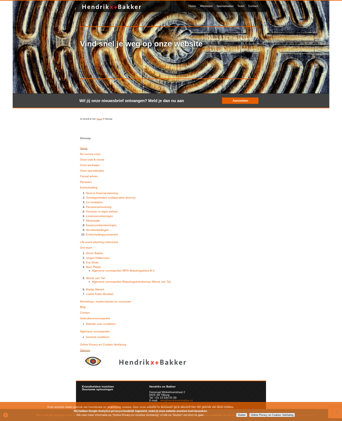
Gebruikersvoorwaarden (95, 318)
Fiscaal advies (89, 176)
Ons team (86, 247)
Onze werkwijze (90, 165)
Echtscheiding (88, 187)
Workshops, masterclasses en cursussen (105, 301)
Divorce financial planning (102, 193)
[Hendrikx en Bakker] (111, 9)
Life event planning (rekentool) (99, 242)
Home (192, 6)
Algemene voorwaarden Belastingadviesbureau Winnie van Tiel (131, 281)
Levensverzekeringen (99, 216)
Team (241, 6)
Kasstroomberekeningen (101, 225)
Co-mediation (94, 202)
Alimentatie (93, 220)
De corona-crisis (90, 154)
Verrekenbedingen (97, 230)
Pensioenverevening (98, 207)
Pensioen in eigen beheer (102, 211)
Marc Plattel (93, 267)
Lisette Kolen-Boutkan (99, 294)
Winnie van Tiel (95, 278)
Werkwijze (206, 6)
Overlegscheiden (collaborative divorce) (111, 197)
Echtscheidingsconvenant (102, 234)
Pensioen (86, 182)
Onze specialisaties (92, 170)
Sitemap (85, 350)
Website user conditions (101, 323)
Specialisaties (225, 6)
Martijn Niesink (95, 289)
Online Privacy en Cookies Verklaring (103, 344)
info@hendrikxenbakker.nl (176, 400)
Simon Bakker (94, 253)
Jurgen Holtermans (98, 257)
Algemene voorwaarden (95, 331)
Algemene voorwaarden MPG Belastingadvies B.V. (123, 270)
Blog (83, 307)
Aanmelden (240, 100)
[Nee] (337, 411)
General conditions (97, 337)
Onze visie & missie (92, 159)
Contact (253, 6)
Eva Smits (92, 262)
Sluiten (242, 414)
